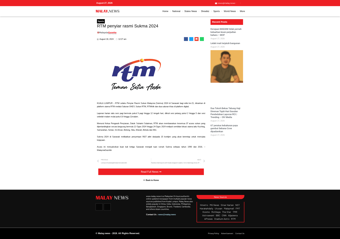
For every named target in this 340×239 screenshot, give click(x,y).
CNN (224, 215)
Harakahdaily (207, 208)
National (176, 11)
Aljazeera (233, 215)
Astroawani (208, 215)
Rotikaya (216, 211)
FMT (238, 208)
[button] (186, 39)
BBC (218, 215)
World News (230, 11)
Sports (216, 11)
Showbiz (205, 11)
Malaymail (229, 208)
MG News (215, 204)
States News (190, 11)
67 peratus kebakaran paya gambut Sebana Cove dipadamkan (224, 128)
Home (165, 11)
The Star (227, 211)
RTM (233, 218)
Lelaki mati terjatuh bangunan (225, 43)
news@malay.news (167, 214)
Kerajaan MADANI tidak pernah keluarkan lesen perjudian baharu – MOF (226, 32)
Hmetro (204, 204)
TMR (235, 211)
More (242, 11)
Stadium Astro (222, 218)
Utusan (219, 208)
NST (237, 204)
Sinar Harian (227, 204)
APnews (208, 218)
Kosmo (206, 211)
